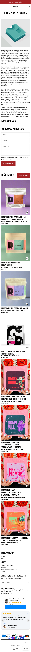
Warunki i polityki (15, 645)
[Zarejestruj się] (28, 582)
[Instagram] (17, 649)
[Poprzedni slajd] (2, 2)
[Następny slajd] (29, 2)
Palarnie (3, 567)
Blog (2, 558)
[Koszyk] (29, 6)
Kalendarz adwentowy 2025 (9, 569)
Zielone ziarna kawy (7, 565)
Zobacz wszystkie (23, 175)
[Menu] (2, 7)
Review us (15, 607)
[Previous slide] (2, 620)
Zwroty (3, 571)
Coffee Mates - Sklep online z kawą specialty (17, 599)
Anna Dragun (11, 625)
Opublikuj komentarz (8, 163)
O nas (3, 556)
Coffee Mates (12, 642)
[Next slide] (28, 620)
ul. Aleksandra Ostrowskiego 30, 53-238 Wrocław (15, 590)
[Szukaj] (6, 6)
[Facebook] (14, 649)
